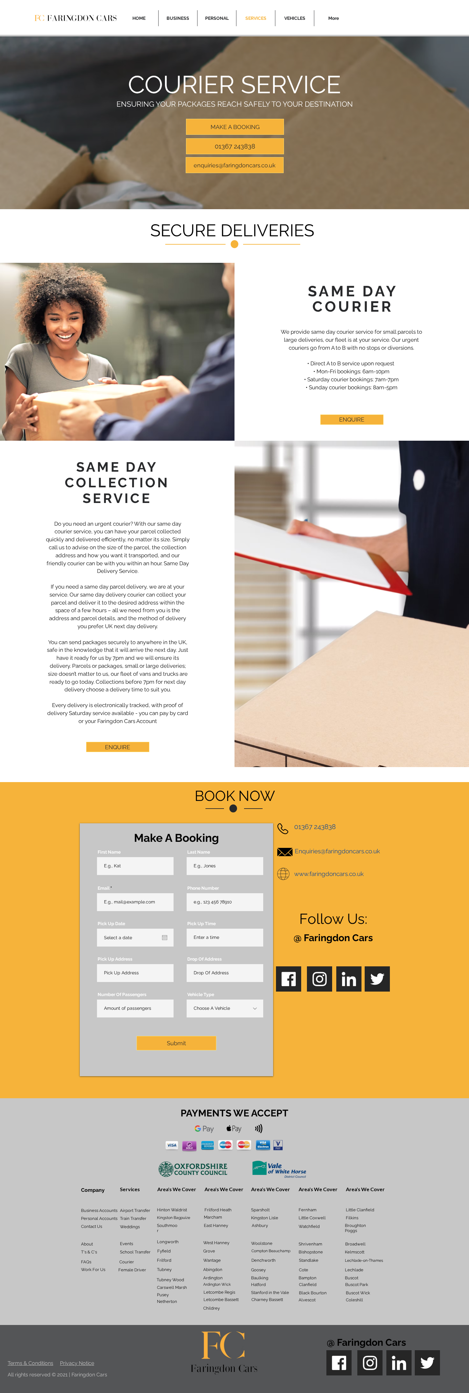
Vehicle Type (200, 994)
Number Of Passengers (122, 994)
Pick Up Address (115, 959)
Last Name (198, 852)
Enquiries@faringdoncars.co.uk (337, 851)
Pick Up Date (111, 923)
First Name (109, 852)
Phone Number (203, 888)
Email (103, 888)
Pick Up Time (201, 923)
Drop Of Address (204, 959)
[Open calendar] (164, 937)
